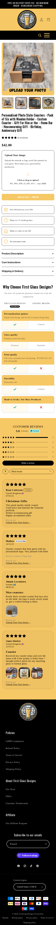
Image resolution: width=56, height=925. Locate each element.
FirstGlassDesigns (26, 914)
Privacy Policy (13, 762)
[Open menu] (47, 35)
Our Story (10, 789)
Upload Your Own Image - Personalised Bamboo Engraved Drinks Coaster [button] (23, 522)
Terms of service (47, 918)
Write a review (28, 463)
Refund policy (17, 918)
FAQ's (9, 796)
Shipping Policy (13, 769)
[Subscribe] (45, 844)
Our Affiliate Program (16, 823)
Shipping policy (29, 923)
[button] (48, 19)
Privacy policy (31, 918)
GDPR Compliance (15, 741)
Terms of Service (14, 755)
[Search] (40, 35)
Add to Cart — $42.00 (28, 197)
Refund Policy (13, 748)
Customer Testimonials (17, 803)
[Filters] (5, 471)
